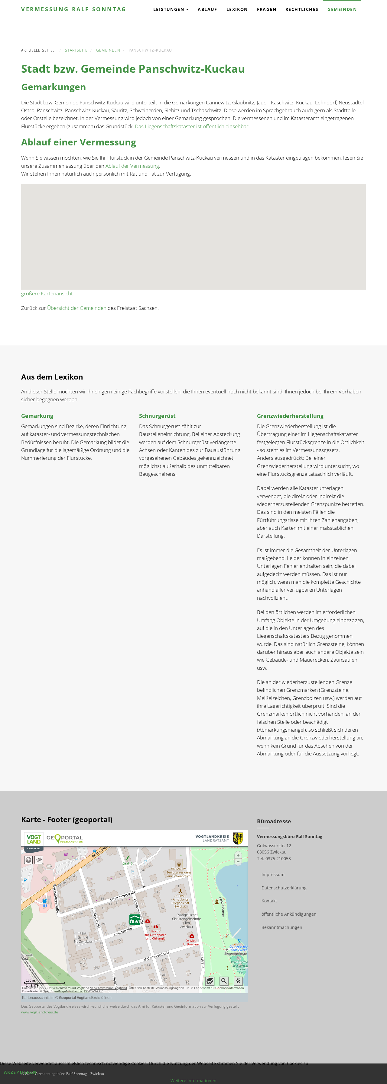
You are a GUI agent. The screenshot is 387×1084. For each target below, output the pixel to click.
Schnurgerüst (157, 415)
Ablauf (207, 9)
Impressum (273, 874)
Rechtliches (301, 9)
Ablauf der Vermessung (132, 165)
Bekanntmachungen (282, 927)
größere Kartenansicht (47, 293)
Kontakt (269, 901)
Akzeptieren (20, 1072)
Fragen (266, 9)
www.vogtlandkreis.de (39, 1012)
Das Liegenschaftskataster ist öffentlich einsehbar (192, 126)
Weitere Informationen (193, 1080)
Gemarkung (37, 415)
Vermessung (74, 9)
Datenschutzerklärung (284, 888)
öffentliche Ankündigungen (289, 914)
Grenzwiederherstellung (290, 415)
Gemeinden (342, 9)
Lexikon (237, 9)
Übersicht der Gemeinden (76, 307)
